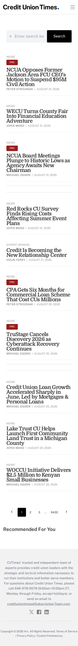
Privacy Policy (26, 635)
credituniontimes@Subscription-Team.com (38, 604)
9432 (54, 512)
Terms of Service (66, 631)
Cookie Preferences (50, 635)
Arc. (26, 631)
